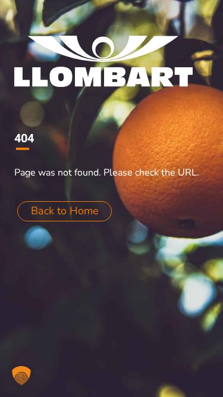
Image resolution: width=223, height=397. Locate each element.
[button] (21, 375)
